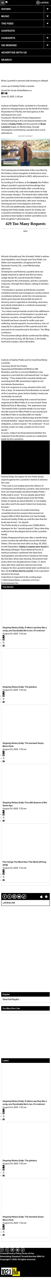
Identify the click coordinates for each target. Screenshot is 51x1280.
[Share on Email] (6, 93)
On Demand (9, 45)
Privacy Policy (15, 1253)
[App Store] (41, 896)
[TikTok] (24, 896)
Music (5, 16)
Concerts (8, 38)
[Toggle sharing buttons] (4, 636)
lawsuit (33, 182)
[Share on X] (4, 93)
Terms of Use (28, 1253)
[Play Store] (46, 896)
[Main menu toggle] (2, 2)
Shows (6, 9)
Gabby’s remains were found (33, 547)
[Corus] (0, 1262)
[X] (9, 896)
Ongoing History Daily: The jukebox (20, 687)
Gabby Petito (16, 124)
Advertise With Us (14, 52)
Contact (4, 1253)
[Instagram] (14, 896)
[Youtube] (19, 896)
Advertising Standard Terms (13, 1256)
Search (6, 59)
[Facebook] (4, 896)
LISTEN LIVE (9, 903)
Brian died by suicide (23, 571)
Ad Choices (6, 1265)
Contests (8, 30)
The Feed (7, 23)
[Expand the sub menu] (47, 9)
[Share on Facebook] (2, 93)
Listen (44, 2)
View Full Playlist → (12, 999)
